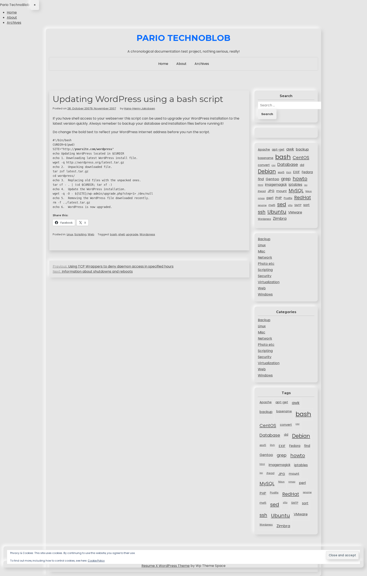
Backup (264, 239)
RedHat (302, 197)
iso (305, 185)
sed (281, 204)
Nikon (308, 191)
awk (290, 149)
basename (265, 158)
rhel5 (271, 205)
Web (91, 234)
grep (286, 179)
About (12, 17)
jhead (262, 191)
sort (306, 205)
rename (262, 205)
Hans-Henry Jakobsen (139, 108)
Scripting (80, 234)
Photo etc (266, 263)
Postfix (288, 198)
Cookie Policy (96, 560)
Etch (288, 172)
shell (121, 234)
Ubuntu (276, 211)
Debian (267, 171)
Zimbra (280, 218)
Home (12, 12)
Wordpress (147, 234)
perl (270, 197)
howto (300, 179)
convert (264, 165)
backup (302, 149)
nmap (261, 198)
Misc (261, 251)
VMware (295, 212)
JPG (271, 190)
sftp (290, 205)
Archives (14, 22)
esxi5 (281, 172)
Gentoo (272, 178)
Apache (264, 149)
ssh (261, 212)
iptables (295, 184)
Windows (265, 294)
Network (265, 257)
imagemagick (276, 184)
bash (113, 234)
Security (264, 275)
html (260, 185)
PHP (278, 197)
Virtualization (268, 282)
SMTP (297, 205)
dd (302, 165)
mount (281, 191)
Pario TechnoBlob (183, 38)
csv (273, 165)
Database (287, 164)
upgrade (132, 234)
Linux (70, 234)
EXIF (296, 172)
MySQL (296, 190)
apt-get (278, 149)
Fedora (307, 172)
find (261, 179)
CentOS (301, 157)
